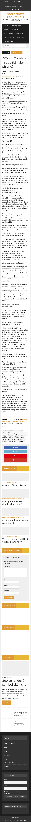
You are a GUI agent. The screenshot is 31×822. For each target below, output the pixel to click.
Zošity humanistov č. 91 (9, 482)
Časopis (6, 30)
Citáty (5, 751)
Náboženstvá (22, 38)
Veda (5, 38)
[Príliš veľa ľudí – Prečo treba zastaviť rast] (15, 515)
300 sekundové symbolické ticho (14, 682)
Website (6, 590)
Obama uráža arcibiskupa (14, 485)
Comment (7, 566)
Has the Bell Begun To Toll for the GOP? (15, 420)
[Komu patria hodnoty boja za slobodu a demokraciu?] (7, 714)
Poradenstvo (9, 41)
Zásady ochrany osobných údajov (13, 7)
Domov (6, 26)
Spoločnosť (16, 26)
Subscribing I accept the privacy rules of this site (15, 792)
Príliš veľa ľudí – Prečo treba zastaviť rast (15, 521)
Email (6, 585)
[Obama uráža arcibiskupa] (15, 480)
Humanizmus (21, 34)
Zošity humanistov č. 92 (17, 498)
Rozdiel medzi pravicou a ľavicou (20, 724)
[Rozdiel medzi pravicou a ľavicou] (7, 725)
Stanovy (6, 4)
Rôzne (12, 38)
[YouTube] (18, 9)
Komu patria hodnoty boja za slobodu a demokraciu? (21, 714)
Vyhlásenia (7, 755)
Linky (5, 759)
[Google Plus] (15, 9)
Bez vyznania (9, 34)
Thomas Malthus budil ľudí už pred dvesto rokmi (15, 540)
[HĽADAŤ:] (15, 46)
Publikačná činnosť (9, 743)
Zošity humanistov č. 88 (17, 517)
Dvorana (15, 30)
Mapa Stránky (15, 818)
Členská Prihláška (16, 1)
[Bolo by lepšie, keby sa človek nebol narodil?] (15, 496)
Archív (6, 747)
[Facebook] (12, 9)
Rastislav (12, 76)
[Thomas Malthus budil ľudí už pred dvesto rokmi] (15, 534)
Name (6, 580)
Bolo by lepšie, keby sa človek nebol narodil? (12, 502)
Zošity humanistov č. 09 (9, 536)
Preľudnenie (5, 74)
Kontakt (6, 1)
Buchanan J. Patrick (14, 71)
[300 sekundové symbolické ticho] (15, 675)
